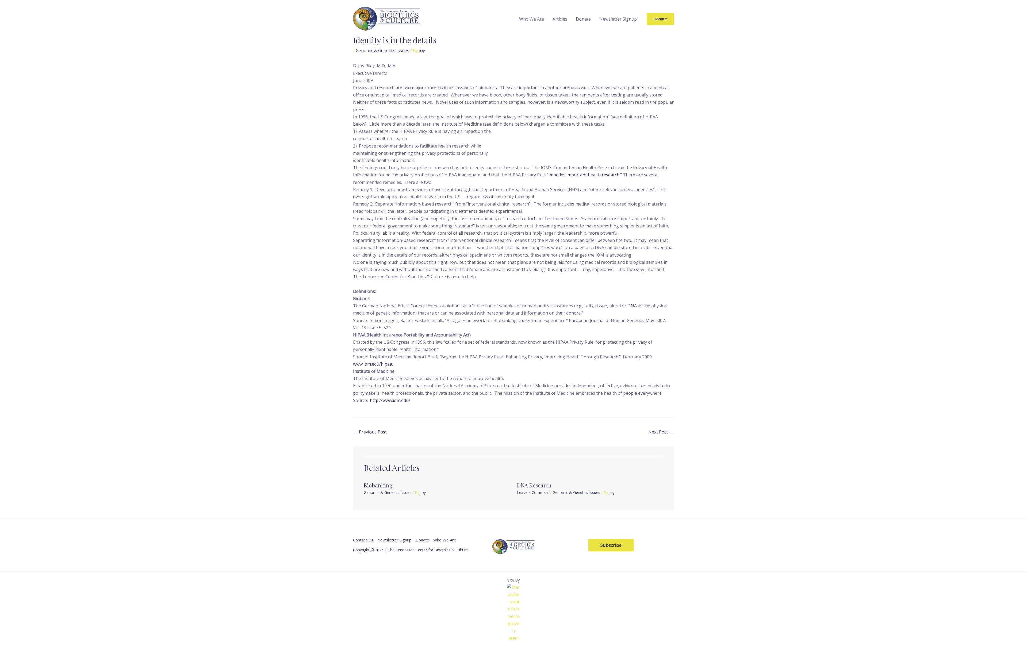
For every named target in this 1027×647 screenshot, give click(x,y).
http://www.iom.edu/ (390, 400)
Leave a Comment (533, 492)
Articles (560, 19)
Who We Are (531, 19)
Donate (583, 19)
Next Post (660, 432)
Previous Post (370, 432)
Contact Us (363, 540)
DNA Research (534, 485)
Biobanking (378, 485)
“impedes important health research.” (584, 175)
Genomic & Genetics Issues (382, 50)
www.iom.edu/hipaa (372, 364)
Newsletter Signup (618, 19)
